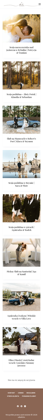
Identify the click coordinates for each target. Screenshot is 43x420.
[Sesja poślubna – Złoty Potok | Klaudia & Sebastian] (21, 75)
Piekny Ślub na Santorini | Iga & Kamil (21, 273)
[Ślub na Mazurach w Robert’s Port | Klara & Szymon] (21, 120)
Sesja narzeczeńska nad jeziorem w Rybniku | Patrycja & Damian (21, 50)
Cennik (21, 393)
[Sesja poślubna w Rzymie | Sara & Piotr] (21, 164)
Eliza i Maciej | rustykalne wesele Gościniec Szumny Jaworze (21, 363)
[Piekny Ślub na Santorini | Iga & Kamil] (21, 253)
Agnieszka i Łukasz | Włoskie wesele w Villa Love (21, 317)
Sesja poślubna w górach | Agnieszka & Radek (21, 228)
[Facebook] (18, 406)
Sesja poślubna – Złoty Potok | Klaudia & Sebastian (21, 95)
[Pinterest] (21, 406)
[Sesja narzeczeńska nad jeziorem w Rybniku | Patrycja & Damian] (21, 28)
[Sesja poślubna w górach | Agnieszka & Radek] (21, 208)
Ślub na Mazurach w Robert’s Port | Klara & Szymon (21, 140)
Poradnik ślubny (29, 396)
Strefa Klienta (13, 396)
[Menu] (40, 4)
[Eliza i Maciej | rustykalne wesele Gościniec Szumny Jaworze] (21, 341)
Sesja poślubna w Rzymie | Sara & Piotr (21, 184)
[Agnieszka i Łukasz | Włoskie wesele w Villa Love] (21, 297)
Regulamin (31, 393)
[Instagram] (25, 406)
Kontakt (11, 393)
